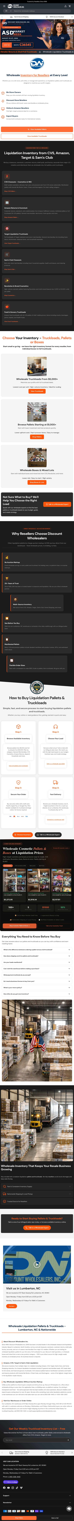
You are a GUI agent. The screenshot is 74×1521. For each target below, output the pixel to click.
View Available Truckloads (37, 136)
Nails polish (33, 865)
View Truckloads (37, 391)
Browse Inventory (24, 835)
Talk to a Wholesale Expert (58, 504)
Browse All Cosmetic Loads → (61, 848)
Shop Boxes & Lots (37, 482)
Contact (11, 1306)
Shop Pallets (37, 437)
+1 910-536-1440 (14, 1477)
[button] (70, 6)
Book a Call (55, 1518)
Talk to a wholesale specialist (56, 764)
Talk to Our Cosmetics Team (54, 926)
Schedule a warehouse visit (55, 819)
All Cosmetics (7, 865)
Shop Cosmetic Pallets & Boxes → (20, 925)
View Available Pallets (38, 129)
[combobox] (37, 11)
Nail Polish (41, 865)
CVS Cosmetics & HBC (20, 865)
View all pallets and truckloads (18, 766)
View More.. (46, 1)
